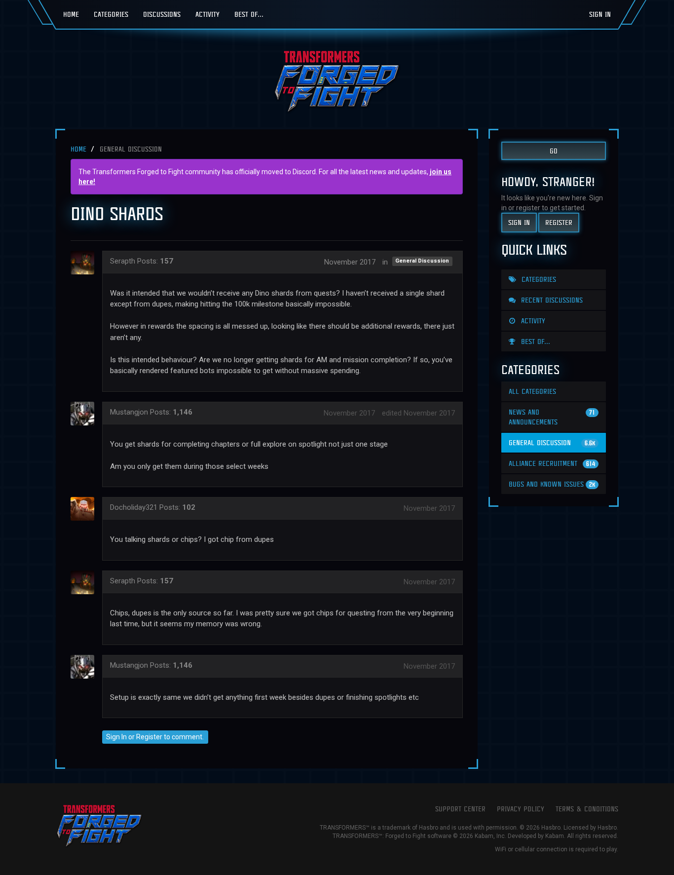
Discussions (162, 14)
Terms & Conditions (587, 808)
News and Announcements (552, 417)
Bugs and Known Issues (552, 484)
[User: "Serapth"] (85, 262)
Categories (111, 14)
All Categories (532, 391)
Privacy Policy (520, 808)
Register (149, 737)
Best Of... (248, 14)
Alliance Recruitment (552, 463)
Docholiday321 (133, 507)
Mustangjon (129, 412)
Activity (207, 14)
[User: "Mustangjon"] (85, 413)
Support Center (460, 808)
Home (71, 14)
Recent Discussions (551, 300)
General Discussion (422, 261)
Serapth (122, 261)
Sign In (600, 14)
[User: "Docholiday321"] (85, 509)
